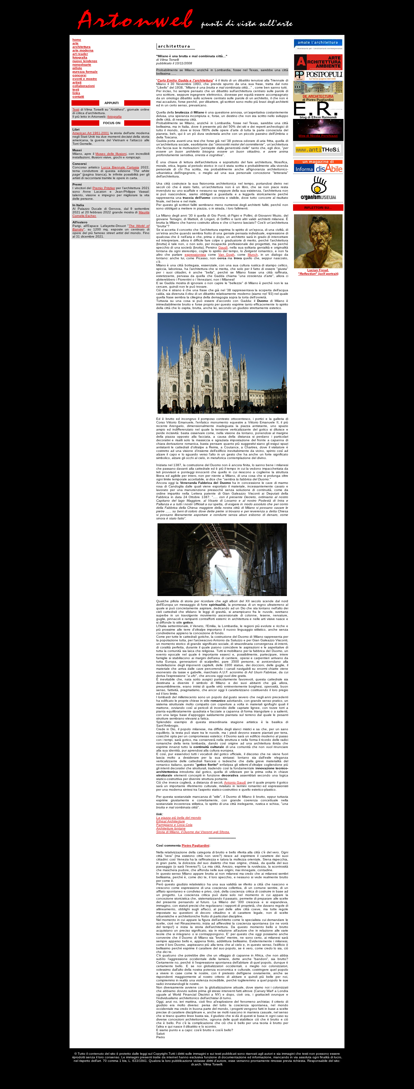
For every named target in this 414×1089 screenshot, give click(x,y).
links (76, 93)
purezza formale (85, 71)
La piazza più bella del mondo (178, 817)
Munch (253, 254)
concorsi (79, 75)
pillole (77, 68)
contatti (78, 96)
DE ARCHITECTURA (318, 96)
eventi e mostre (84, 78)
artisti (77, 82)
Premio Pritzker (104, 188)
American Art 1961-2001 (90, 133)
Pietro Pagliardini (195, 845)
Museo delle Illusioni (110, 153)
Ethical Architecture (170, 821)
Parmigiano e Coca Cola (174, 825)
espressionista (195, 254)
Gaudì (223, 247)
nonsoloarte (81, 64)
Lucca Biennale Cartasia (120, 167)
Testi (75, 109)
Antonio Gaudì (235, 782)
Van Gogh (226, 254)
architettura (81, 46)
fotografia (79, 57)
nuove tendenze (84, 61)
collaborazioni (83, 86)
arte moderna (82, 50)
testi (75, 89)
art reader (80, 54)
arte (75, 43)
